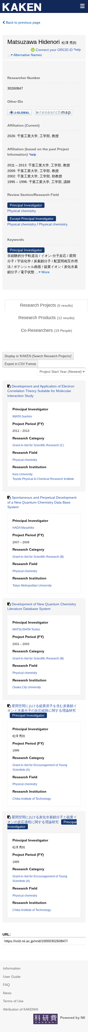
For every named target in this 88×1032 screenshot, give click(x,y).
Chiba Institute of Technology (31, 798)
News (7, 993)
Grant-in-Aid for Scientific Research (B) (38, 556)
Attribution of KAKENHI (20, 1009)
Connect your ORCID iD (54, 49)
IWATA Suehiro (22, 416)
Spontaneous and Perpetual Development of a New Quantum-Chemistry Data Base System (42, 502)
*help (77, 49)
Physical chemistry (21, 211)
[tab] (46, 305)
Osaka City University (26, 687)
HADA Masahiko (23, 527)
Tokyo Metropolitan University (32, 585)
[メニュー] (82, 5)
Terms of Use (13, 1001)
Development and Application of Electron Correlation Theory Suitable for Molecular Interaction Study (40, 391)
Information (12, 968)
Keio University (22, 474)
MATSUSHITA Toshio (26, 629)
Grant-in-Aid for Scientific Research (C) (38, 445)
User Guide (12, 977)
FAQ (6, 985)
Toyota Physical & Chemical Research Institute (43, 479)
